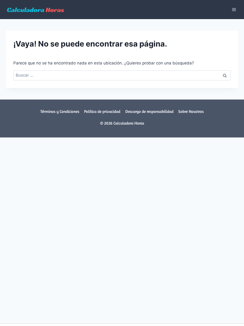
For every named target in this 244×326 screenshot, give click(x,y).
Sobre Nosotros (191, 111)
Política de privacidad (102, 111)
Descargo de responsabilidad (149, 111)
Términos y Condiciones (59, 111)
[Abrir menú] (233, 9)
